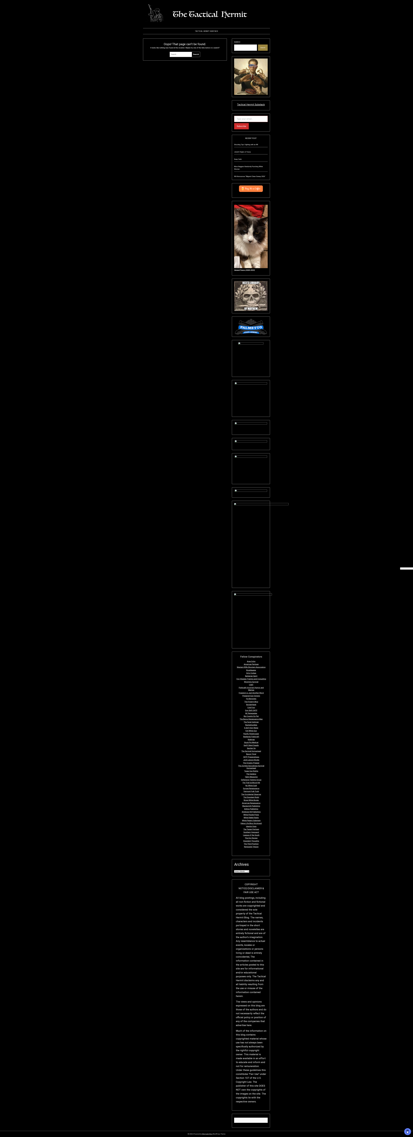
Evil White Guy (251, 731)
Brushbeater (251, 670)
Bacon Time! (251, 754)
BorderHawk (251, 705)
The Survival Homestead (251, 751)
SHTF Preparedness (251, 757)
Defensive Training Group (251, 780)
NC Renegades (251, 713)
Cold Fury (251, 707)
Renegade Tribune (251, 847)
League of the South (251, 835)
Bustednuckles (251, 725)
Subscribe (241, 126)
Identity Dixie (251, 826)
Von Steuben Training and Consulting (251, 679)
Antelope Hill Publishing (251, 812)
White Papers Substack (251, 820)
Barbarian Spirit (251, 676)
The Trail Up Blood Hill (251, 783)
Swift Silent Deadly (251, 745)
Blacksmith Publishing (251, 806)
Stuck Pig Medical (251, 742)
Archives (241, 864)
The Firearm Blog (251, 702)
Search (237, 42)
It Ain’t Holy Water (251, 728)
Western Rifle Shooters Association (251, 667)
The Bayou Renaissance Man (251, 719)
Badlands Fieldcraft (251, 737)
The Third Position (251, 844)
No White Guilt (251, 785)
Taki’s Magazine (251, 777)
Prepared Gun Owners (251, 696)
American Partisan (251, 664)
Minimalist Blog (207, 1134)
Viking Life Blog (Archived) (251, 823)
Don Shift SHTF (251, 710)
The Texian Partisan (251, 829)
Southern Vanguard (251, 832)
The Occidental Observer (251, 794)
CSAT (251, 685)
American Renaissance (251, 803)
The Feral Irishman (251, 722)
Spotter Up (251, 748)
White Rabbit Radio (251, 818)
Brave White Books (251, 800)
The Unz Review (251, 838)
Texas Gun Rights (251, 771)
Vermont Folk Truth (251, 791)
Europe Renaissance (251, 788)
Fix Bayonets (251, 699)
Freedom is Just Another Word (251, 693)
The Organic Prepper (251, 763)
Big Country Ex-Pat (251, 716)
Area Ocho (251, 661)
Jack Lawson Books (251, 760)
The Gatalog (251, 774)
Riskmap (251, 739)
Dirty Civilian (251, 673)
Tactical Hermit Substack (206, 31)
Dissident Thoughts (251, 841)
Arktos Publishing (251, 809)
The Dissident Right (251, 797)
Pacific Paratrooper (251, 734)
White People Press (251, 815)
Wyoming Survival (251, 682)
